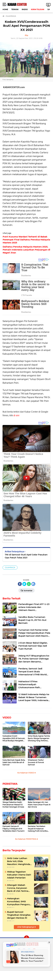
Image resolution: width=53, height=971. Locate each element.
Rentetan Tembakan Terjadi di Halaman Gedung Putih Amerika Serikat (37, 828)
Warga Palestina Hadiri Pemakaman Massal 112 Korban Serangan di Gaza (13, 804)
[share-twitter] (24, 584)
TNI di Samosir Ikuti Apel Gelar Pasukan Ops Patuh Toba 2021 (26, 556)
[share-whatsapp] (29, 584)
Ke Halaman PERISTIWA (26, 839)
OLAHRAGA (10, 567)
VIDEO (7, 717)
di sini (16, 415)
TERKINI (15, 9)
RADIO (25, 9)
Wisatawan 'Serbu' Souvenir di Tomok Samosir (36, 762)
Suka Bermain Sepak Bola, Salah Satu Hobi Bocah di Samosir (14, 762)
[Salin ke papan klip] (33, 584)
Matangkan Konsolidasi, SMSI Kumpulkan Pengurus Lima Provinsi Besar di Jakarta (19, 901)
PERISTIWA (10, 783)
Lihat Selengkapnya (25, 927)
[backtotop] (26, 938)
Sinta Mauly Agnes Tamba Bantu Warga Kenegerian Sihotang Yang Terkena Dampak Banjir (39, 738)
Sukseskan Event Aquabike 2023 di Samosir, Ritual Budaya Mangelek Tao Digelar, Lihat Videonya (14, 738)
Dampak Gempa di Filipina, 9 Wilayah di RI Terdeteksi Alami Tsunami (13, 828)
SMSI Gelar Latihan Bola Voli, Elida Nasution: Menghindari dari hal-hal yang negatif (19, 861)
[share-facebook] (20, 584)
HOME (5, 9)
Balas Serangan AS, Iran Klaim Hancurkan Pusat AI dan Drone (39, 804)
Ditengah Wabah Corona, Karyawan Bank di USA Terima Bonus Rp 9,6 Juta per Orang (19, 888)
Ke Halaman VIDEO (25, 773)
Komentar (27, 590)
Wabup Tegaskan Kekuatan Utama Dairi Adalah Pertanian (19, 874)
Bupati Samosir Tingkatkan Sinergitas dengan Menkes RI (19, 915)
